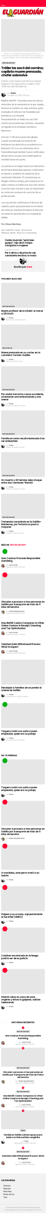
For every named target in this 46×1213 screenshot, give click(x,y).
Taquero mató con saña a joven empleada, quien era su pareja (19, 732)
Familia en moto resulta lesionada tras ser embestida (23, 440)
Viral (23, 1130)
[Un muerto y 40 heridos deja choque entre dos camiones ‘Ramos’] (23, 464)
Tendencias (4, 551)
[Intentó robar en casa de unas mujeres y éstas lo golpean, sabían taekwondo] (23, 981)
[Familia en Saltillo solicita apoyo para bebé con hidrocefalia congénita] (23, 1119)
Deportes (7, 1188)
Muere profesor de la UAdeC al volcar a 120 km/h (22, 312)
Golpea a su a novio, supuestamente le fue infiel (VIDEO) (21, 916)
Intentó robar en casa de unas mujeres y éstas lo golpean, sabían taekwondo (20, 999)
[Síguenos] (38, 3)
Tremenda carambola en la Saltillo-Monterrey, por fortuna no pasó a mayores (21, 524)
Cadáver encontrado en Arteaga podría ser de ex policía (19, 957)
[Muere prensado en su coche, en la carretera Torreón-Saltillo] (23, 337)
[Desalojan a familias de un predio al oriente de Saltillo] (23, 672)
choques (27, 230)
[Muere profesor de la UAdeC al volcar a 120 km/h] (23, 295)
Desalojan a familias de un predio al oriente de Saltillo (21, 689)
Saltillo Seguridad (27, 233)
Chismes (7, 1186)
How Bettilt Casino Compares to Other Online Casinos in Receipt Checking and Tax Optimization (22, 625)
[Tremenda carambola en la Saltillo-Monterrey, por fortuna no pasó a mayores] (23, 506)
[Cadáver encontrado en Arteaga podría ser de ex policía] (23, 940)
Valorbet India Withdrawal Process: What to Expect (21, 645)
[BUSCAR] (43, 3)
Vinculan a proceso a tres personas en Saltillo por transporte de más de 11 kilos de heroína (23, 604)
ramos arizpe (9, 233)
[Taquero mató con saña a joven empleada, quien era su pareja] (23, 715)
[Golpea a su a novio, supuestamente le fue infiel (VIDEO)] (23, 898)
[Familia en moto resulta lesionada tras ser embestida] (23, 422)
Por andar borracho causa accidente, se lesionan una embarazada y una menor (22, 396)
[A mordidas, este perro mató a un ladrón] (23, 857)
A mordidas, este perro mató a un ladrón (20, 874)
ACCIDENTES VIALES (11, 230)
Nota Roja (7, 348)
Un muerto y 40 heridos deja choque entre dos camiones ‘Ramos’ (21, 481)
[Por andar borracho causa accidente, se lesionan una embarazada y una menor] (23, 378)
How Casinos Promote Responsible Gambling (20, 560)
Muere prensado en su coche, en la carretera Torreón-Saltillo (20, 354)
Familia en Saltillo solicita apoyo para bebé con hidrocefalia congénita (23, 1136)
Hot (4, 574)
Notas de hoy (8, 306)
